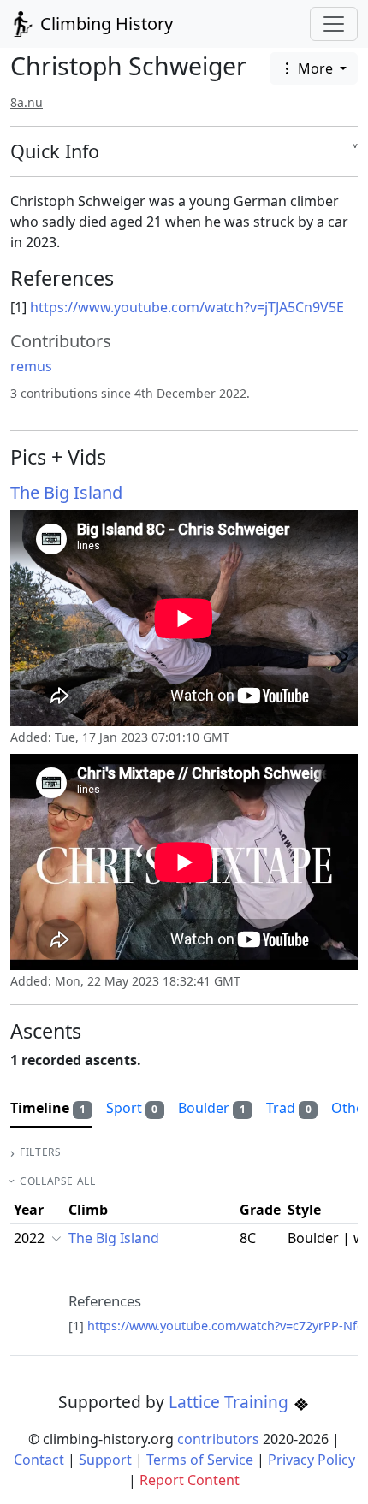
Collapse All (57, 1181)
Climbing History (104, 23)
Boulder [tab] (212, 1107)
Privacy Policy (311, 1459)
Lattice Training (231, 1401)
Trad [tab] (289, 1107)
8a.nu (26, 102)
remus (31, 366)
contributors (218, 1439)
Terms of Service (199, 1459)
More (315, 68)
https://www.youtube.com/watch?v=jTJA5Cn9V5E (187, 307)
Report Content (189, 1480)
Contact (39, 1459)
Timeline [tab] (48, 1107)
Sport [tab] (132, 1107)
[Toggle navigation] (334, 24)
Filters (40, 1152)
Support (105, 1459)
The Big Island (66, 492)
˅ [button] (355, 151)
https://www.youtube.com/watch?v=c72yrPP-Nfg (226, 1325)
